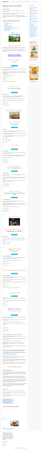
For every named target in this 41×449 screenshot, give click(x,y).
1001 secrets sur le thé (7, 30)
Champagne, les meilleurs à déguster (8, 401)
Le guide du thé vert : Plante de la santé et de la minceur (11, 27)
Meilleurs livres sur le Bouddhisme (14, 54)
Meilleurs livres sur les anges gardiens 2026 (8, 428)
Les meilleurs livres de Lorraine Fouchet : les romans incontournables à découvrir (33, 26)
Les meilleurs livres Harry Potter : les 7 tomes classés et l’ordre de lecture (33, 22)
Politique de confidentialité (35, 1)
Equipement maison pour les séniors (7, 400)
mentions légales (13, 1)
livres (3, 427)
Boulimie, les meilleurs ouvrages (7, 402)
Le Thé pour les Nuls (7, 29)
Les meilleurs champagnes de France (14, 366)
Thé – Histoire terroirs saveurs (8, 23)
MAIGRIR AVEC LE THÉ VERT (8, 26)
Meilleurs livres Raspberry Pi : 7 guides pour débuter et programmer (33, 8)
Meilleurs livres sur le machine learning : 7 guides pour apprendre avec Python (33, 14)
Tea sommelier (6, 22)
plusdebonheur (6, 1)
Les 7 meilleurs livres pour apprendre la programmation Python (33, 16)
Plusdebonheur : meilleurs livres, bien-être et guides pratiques (23, 1)
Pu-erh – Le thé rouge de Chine (8, 25)
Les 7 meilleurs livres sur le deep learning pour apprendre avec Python (33, 11)
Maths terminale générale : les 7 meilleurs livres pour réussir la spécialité (33, 19)
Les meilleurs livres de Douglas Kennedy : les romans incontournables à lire (33, 33)
